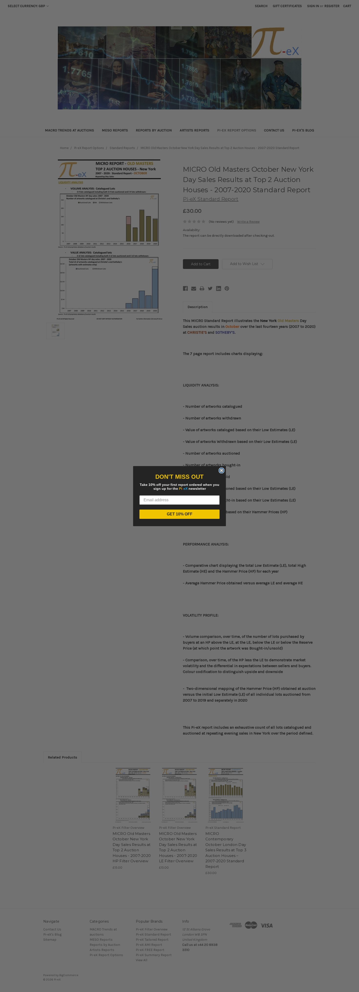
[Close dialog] (221, 470)
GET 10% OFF (179, 514)
